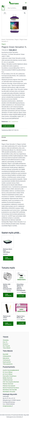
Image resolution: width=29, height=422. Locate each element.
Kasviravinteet (10, 39)
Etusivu (3, 39)
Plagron (17, 39)
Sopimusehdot (7, 362)
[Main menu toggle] (25, 2)
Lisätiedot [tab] (4, 140)
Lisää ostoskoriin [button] (8, 258)
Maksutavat (6, 358)
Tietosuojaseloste (7, 364)
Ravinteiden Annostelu (9, 391)
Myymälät (5, 354)
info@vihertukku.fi (8, 406)
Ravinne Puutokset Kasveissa (11, 387)
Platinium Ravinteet (8, 384)
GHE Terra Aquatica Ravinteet (11, 382)
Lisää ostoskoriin (8, 126)
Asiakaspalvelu (7, 356)
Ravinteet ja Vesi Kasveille (10, 389)
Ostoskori (5, 344)
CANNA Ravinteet (7, 380)
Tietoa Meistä (6, 348)
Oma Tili (5, 342)
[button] (24, 13)
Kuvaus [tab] (4, 137)
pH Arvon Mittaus (7, 374)
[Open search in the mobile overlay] (16, 8)
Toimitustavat (6, 360)
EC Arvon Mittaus (7, 372)
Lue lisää (21, 296)
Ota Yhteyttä (6, 346)
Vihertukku (6, 340)
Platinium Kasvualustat (9, 386)
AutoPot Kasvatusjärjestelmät (11, 370)
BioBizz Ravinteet (7, 378)
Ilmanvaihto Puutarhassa (9, 376)
